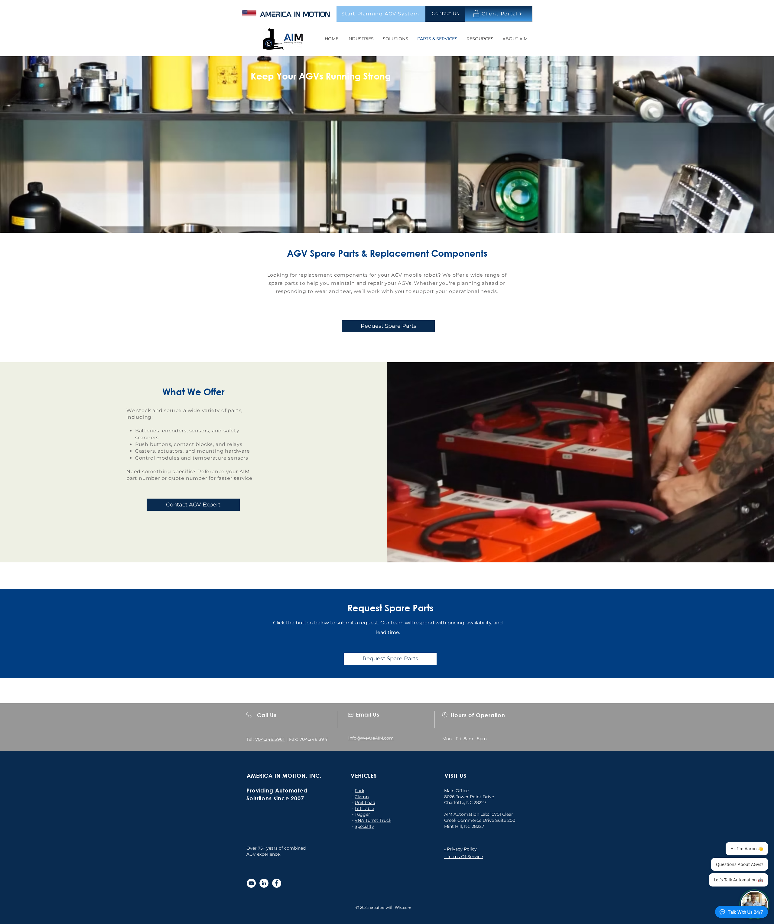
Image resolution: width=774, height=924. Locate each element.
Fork (359, 790)
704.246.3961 (270, 739)
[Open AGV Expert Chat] (754, 904)
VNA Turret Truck (373, 820)
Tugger (362, 814)
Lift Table (364, 808)
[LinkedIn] (263, 883)
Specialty (364, 826)
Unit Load (365, 802)
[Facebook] (276, 883)
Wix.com (403, 907)
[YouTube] (251, 883)
